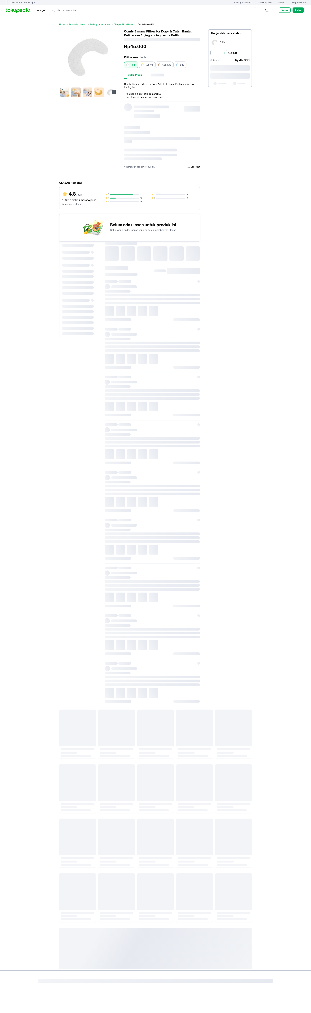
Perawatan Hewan (77, 24)
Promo (281, 2)
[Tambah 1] (224, 53)
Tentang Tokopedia (242, 2)
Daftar (298, 10)
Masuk (285, 10)
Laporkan (195, 167)
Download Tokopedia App (22, 2)
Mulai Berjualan (265, 2)
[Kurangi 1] (213, 53)
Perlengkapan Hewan (100, 24)
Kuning (149, 64)
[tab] (135, 75)
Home (62, 24)
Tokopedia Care (298, 2)
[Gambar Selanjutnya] (114, 92)
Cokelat (166, 64)
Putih (133, 64)
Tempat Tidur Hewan (124, 24)
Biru (182, 64)
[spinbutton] (218, 52)
